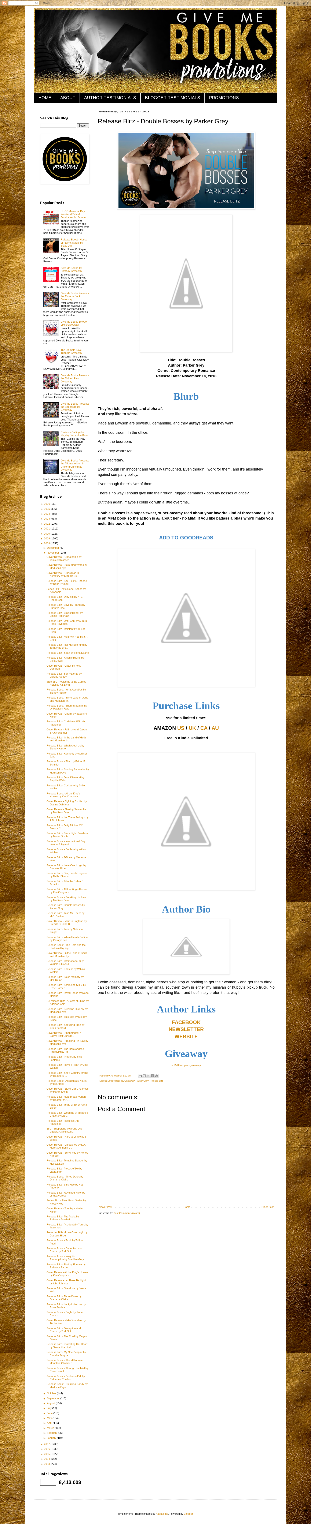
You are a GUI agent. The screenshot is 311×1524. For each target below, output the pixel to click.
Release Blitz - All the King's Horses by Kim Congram (67, 891)
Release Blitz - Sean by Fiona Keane (68, 652)
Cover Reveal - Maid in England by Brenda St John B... (67, 923)
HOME (44, 97)
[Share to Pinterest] (156, 1076)
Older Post (267, 1207)
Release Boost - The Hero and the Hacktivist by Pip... (66, 947)
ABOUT (67, 97)
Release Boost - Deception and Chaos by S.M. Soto (65, 1250)
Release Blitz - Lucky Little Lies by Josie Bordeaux (66, 1306)
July (49, 1408)
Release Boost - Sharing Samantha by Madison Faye (67, 707)
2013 (47, 1464)
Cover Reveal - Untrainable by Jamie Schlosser (64, 558)
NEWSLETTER (186, 1029)
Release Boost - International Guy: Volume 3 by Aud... (66, 843)
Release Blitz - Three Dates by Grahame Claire (64, 1298)
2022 (47, 523)
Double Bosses (115, 1080)
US (180, 728)
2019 (47, 538)
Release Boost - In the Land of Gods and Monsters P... (67, 699)
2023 (47, 518)
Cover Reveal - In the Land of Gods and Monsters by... (67, 955)
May (49, 1418)
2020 (47, 533)
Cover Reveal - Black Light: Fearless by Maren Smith (67, 1090)
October (52, 1393)
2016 (47, 1449)
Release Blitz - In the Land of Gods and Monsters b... (66, 739)
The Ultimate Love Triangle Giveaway (71, 352)
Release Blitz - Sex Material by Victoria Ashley (64, 675)
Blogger (188, 1513)
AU (215, 728)
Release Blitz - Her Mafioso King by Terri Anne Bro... (67, 646)
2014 (47, 1458)
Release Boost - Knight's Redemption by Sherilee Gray (65, 1258)
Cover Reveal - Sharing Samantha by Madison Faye (66, 811)
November (53, 552)
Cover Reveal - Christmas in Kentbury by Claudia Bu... (63, 574)
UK (192, 728)
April (50, 1423)
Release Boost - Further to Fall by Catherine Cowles (66, 1378)
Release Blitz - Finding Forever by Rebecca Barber (66, 1266)
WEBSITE (186, 1036)
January (52, 1438)
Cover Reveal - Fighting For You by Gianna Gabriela (67, 803)
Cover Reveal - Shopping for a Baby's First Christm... (64, 1034)
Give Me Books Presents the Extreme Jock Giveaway (75, 296)
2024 (47, 513)
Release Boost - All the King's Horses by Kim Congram (63, 795)
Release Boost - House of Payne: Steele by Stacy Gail (74, 242)
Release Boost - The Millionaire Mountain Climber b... (65, 1362)
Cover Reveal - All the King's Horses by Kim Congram (67, 1274)
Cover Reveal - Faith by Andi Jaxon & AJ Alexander (67, 731)
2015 (47, 1454)
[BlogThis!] (144, 1076)
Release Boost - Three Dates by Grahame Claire (65, 1178)
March (51, 1428)
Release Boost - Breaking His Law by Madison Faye (66, 899)
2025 (47, 509)
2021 (47, 528)
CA (203, 728)
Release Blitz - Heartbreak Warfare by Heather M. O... (67, 1098)
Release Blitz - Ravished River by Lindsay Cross (66, 1194)
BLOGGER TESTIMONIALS (172, 97)
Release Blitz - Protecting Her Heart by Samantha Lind (67, 1346)
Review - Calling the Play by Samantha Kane (74, 434)
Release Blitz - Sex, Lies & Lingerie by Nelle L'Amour (67, 875)
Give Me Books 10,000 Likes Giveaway (74, 323)
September (53, 1398)
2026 (47, 503)
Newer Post (105, 1207)
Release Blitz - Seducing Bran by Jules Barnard (65, 1026)
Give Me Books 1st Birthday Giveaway (71, 270)
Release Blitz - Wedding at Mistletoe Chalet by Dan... (67, 1114)
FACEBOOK (186, 1022)
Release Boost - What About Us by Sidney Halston (66, 691)
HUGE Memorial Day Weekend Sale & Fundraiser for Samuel (73, 214)
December (53, 547)
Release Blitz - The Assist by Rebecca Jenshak (63, 1218)
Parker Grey (142, 1080)
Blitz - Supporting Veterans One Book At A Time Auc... (65, 1130)
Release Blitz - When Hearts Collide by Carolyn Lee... (67, 939)
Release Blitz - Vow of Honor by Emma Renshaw (65, 614)
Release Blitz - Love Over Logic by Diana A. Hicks (66, 867)
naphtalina (162, 1513)
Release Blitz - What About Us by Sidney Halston (65, 747)
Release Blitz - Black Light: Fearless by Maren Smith (67, 835)
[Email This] (140, 1076)
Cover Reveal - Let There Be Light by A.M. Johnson (66, 1282)
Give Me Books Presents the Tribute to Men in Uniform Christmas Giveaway (75, 465)
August (51, 1403)
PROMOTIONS (224, 97)
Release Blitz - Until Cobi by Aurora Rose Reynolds (67, 622)
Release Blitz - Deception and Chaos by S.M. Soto (64, 1330)
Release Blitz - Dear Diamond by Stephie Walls (65, 779)
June (50, 1413)
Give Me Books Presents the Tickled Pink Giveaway (75, 378)
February (52, 1432)
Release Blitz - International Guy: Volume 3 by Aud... (65, 963)
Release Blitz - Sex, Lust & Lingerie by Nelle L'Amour (67, 582)
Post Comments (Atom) (126, 1213)
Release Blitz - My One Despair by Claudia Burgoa (66, 1354)
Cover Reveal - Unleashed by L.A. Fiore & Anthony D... (66, 1146)
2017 (47, 1444)
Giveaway (129, 1080)
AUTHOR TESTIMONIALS (110, 97)
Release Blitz (156, 1080)
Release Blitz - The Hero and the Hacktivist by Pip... (65, 1050)
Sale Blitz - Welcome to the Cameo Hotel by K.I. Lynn (66, 683)
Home (186, 1207)
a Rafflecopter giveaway (186, 1065)
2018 (47, 543)
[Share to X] (148, 1076)
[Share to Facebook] (152, 1076)
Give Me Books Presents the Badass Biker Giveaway (75, 406)
